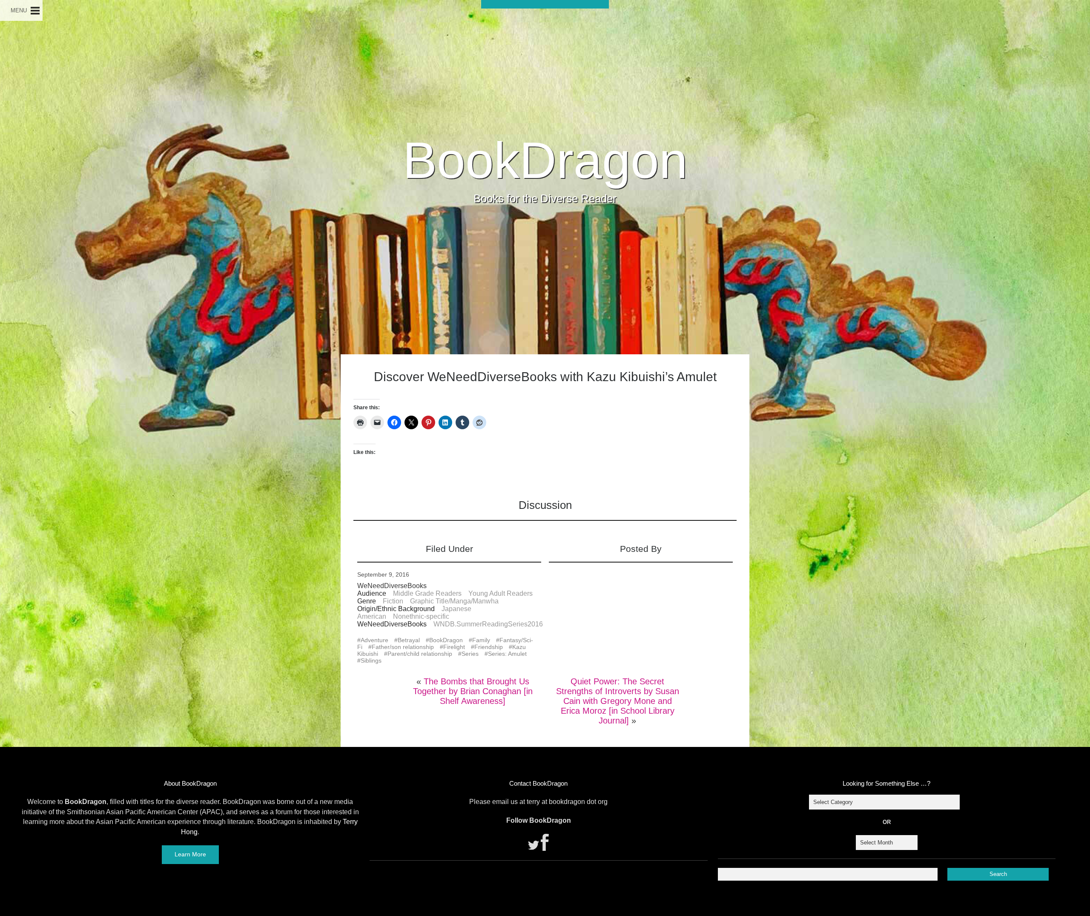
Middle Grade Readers (427, 593)
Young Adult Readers (500, 593)
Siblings (371, 660)
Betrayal (409, 640)
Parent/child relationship (419, 653)
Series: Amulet (507, 653)
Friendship (488, 646)
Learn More (190, 854)
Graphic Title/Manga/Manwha (454, 601)
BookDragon (545, 160)
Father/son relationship (403, 646)
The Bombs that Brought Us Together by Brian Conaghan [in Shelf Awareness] (473, 691)
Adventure (374, 640)
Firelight (454, 646)
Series (470, 653)
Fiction (393, 601)
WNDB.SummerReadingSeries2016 (488, 624)
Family (481, 640)
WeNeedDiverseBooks (392, 585)
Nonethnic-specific (421, 616)
